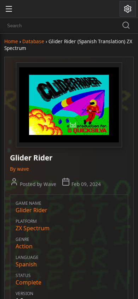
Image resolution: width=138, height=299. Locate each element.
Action (24, 246)
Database (33, 41)
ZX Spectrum (33, 228)
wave (23, 168)
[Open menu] (9, 9)
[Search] (126, 26)
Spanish (26, 264)
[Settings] (128, 9)
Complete (28, 282)
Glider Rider (31, 210)
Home (11, 41)
